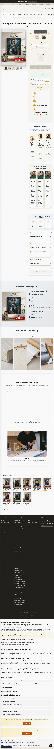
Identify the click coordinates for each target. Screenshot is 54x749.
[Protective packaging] (21, 68)
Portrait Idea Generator (19, 524)
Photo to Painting (18, 526)
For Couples (5, 14)
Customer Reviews (5, 522)
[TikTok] (50, 521)
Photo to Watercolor (18, 530)
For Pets (40, 14)
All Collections (31, 526)
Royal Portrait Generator (19, 543)
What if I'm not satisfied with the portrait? (12, 714)
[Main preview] (6, 68)
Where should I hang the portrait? (10, 711)
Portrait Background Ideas (19, 581)
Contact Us (10, 616)
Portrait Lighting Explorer (19, 585)
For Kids (26, 14)
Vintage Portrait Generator (20, 541)
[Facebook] (42, 521)
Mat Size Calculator (18, 570)
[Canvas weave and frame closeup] (9, 68)
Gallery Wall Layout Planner (20, 596)
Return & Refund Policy (32, 616)
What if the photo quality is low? (10, 698)
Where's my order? (5, 524)
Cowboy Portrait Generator (20, 545)
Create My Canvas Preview (40, 67)
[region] (40, 146)
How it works (3, 530)
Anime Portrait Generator (19, 538)
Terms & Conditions (5, 538)
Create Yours (27, 723)
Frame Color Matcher (18, 598)
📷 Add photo (40, 62)
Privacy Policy (4, 536)
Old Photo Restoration (19, 561)
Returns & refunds (4, 534)
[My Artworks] (50, 745)
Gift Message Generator (19, 602)
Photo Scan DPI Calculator (19, 608)
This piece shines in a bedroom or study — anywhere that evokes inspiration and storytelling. (21, 712)
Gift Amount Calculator (19, 594)
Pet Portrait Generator (19, 557)
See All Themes (27, 733)
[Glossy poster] (17, 68)
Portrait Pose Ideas (18, 579)
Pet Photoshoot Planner (19, 590)
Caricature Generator (19, 534)
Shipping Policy (4, 532)
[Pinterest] (47, 521)
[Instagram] (45, 521)
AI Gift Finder (17, 577)
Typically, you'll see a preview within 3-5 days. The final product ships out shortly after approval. (22, 705)
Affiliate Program (4, 539)
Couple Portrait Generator (19, 555)
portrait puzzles (5, 742)
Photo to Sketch (17, 536)
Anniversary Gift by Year (19, 592)
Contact (3, 520)
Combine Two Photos (18, 563)
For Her (19, 14)
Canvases (30, 524)
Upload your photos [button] (36, 44)
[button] (43, 8)
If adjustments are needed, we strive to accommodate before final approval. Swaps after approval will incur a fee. (25, 708)
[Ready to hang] (13, 68)
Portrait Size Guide (18, 575)
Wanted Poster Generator (19, 551)
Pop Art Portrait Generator (20, 539)
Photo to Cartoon (18, 532)
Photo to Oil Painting (18, 528)
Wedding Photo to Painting (19, 559)
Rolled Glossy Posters (32, 522)
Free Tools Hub (17, 522)
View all (6, 509)
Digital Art (30, 520)
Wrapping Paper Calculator (20, 600)
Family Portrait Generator (19, 553)
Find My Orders (4, 526)
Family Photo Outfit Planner (20, 583)
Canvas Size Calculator (19, 565)
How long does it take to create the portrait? (12, 704)
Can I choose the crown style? (9, 701)
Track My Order (4, 528)
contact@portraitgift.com (40, 272)
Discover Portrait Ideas (19, 520)
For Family (33, 14)
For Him (12, 14)
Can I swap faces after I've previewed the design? (14, 708)
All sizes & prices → (40, 87)
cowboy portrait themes (7, 744)
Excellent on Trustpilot (6, 4)
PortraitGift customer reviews (8, 745)
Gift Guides (3, 541)
